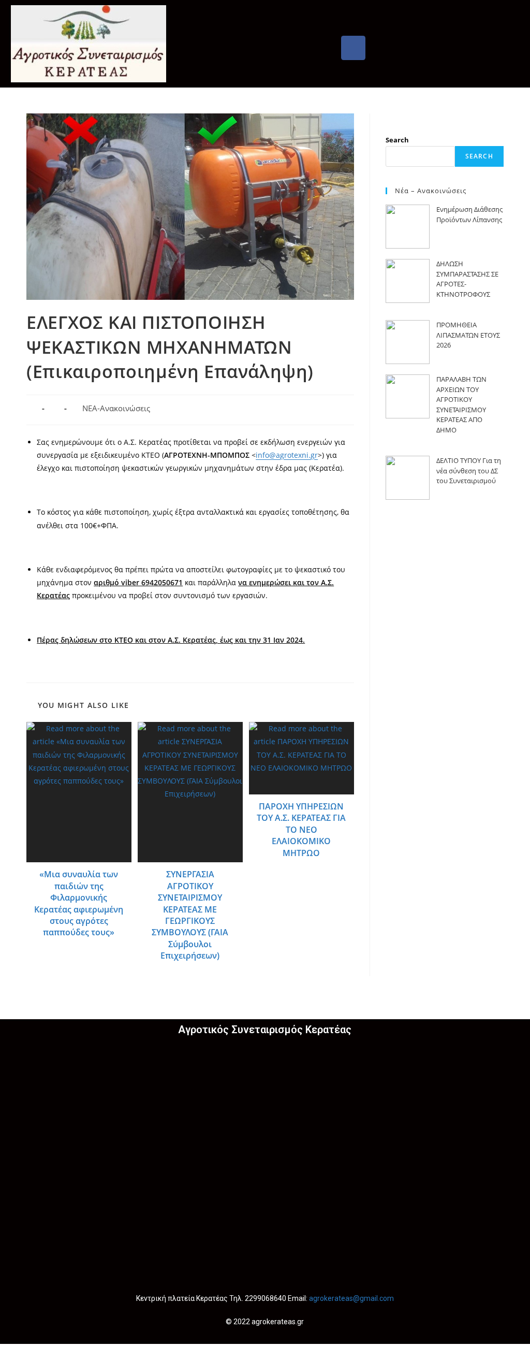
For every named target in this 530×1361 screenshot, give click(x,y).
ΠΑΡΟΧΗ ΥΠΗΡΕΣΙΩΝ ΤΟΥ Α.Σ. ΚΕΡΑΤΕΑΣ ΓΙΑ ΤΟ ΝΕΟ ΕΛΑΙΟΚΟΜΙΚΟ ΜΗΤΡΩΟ (301, 830)
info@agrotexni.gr (287, 455)
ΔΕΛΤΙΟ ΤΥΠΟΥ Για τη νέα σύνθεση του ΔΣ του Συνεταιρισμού (468, 470)
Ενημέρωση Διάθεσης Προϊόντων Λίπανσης (469, 214)
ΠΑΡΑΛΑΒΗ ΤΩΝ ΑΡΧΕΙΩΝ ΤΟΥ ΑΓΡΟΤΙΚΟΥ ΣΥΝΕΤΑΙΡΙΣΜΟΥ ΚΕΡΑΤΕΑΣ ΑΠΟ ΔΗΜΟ (461, 404)
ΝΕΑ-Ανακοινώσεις (116, 408)
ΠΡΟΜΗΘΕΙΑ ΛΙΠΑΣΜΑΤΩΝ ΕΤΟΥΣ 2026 (468, 335)
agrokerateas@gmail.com (351, 1298)
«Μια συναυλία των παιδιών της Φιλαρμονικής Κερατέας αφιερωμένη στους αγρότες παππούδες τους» (78, 903)
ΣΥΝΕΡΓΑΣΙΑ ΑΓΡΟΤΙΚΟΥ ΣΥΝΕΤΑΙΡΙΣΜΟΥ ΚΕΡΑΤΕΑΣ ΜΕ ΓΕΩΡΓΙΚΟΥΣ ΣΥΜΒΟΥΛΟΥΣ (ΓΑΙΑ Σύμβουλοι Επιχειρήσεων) (190, 914)
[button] (353, 15)
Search (397, 139)
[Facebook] (353, 48)
